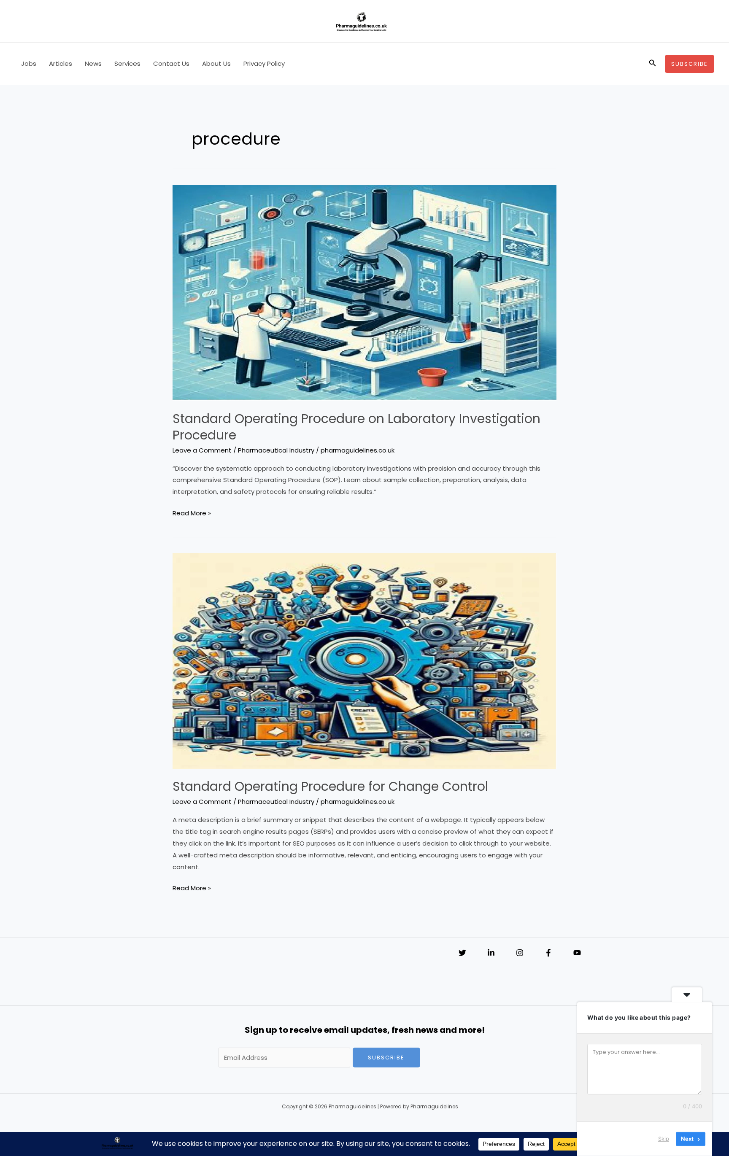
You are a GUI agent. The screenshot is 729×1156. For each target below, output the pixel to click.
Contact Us (171, 63)
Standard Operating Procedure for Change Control (330, 786)
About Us (216, 63)
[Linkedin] (491, 953)
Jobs (28, 63)
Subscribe (386, 1058)
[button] (652, 64)
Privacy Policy (264, 63)
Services (127, 63)
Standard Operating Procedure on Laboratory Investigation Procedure (356, 427)
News (93, 63)
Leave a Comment (202, 450)
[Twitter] (462, 953)
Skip (663, 1138)
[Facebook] (548, 953)
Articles (60, 63)
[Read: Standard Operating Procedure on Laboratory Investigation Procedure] (364, 292)
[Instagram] (520, 953)
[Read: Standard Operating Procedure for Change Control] (364, 660)
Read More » (192, 513)
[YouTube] (577, 953)
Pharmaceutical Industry (276, 450)
